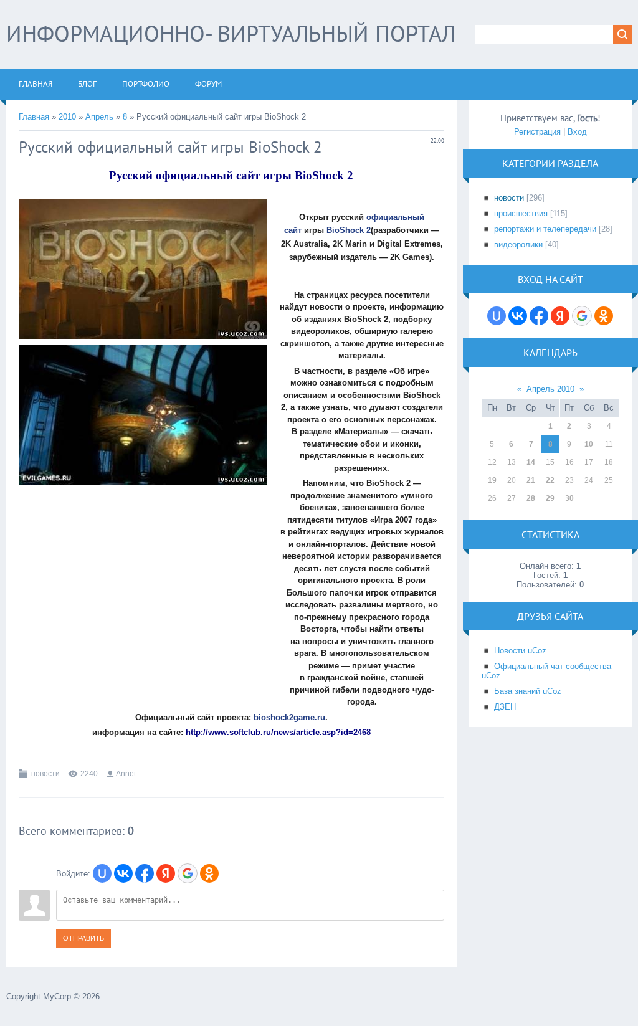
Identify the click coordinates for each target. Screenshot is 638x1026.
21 (530, 480)
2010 (67, 116)
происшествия (521, 213)
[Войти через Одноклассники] (209, 873)
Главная (34, 116)
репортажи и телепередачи (545, 229)
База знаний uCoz (527, 691)
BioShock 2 (348, 230)
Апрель (99, 116)
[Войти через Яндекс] (165, 873)
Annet (126, 773)
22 (550, 480)
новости (45, 773)
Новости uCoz (520, 650)
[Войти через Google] (188, 873)
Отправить (83, 938)
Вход (577, 131)
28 (530, 498)
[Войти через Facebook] (144, 873)
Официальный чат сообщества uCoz (546, 671)
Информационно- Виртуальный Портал (230, 33)
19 (492, 480)
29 (550, 498)
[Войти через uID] (102, 873)
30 (569, 498)
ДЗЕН (505, 706)
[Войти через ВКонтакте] (123, 873)
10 (588, 444)
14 (530, 462)
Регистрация (537, 131)
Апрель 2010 (550, 389)
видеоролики (518, 244)
